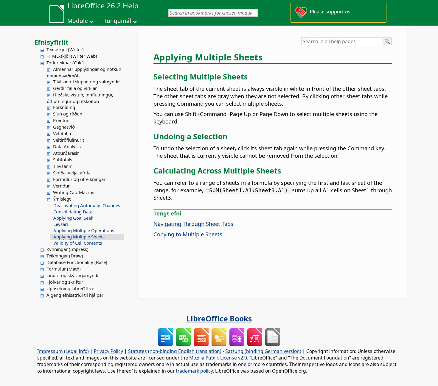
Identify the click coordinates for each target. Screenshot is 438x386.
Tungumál (117, 21)
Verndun (62, 186)
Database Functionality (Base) (76, 262)
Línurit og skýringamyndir (73, 275)
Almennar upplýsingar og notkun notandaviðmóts (84, 72)
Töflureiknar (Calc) (65, 62)
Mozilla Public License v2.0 (218, 357)
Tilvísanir (62, 166)
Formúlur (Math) (63, 269)
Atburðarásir (66, 153)
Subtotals (62, 159)
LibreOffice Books (219, 318)
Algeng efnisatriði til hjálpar (74, 295)
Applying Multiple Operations (83, 230)
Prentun (61, 120)
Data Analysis (67, 146)
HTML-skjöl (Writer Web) (71, 56)
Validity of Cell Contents (77, 243)
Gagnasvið (64, 127)
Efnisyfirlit (51, 41)
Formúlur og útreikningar (79, 179)
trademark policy (194, 371)
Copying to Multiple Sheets (187, 234)
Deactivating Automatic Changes (86, 205)
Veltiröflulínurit (68, 140)
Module (77, 21)
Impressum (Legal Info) (63, 351)
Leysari (60, 224)
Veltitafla (62, 133)
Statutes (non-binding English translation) (174, 351)
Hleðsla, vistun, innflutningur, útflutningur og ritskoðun (80, 98)
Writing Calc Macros (73, 192)
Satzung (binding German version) (263, 351)
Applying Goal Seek (73, 218)
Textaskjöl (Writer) (65, 49)
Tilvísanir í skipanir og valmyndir (86, 82)
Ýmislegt (62, 199)
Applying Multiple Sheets (79, 237)
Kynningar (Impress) (67, 249)
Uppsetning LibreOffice (70, 288)
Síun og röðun (67, 114)
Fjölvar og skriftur (64, 282)
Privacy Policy (108, 351)
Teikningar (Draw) (64, 256)
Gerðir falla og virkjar (75, 88)
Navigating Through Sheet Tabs (193, 223)
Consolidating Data (72, 212)
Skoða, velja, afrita (72, 173)
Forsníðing (64, 107)
